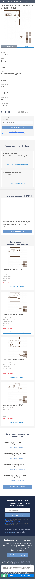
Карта (27, 1)
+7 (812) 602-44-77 (10, 532)
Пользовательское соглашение (8, 572)
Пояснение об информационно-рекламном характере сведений (16, 573)
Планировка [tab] (9, 46)
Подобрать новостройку (17, 555)
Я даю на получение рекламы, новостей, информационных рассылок (13, 134)
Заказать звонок (17, 515)
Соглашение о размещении (22, 572)
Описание (4, 1)
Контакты (22, 1)
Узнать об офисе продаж (17, 231)
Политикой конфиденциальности (16, 132)
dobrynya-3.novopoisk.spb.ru (7, 562)
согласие (8, 131)
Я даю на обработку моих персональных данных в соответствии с (16, 131)
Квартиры (10, 1)
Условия (16, 1)
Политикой (15, 569)
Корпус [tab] (26, 46)
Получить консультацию (17, 127)
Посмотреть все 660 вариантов (17, 486)
